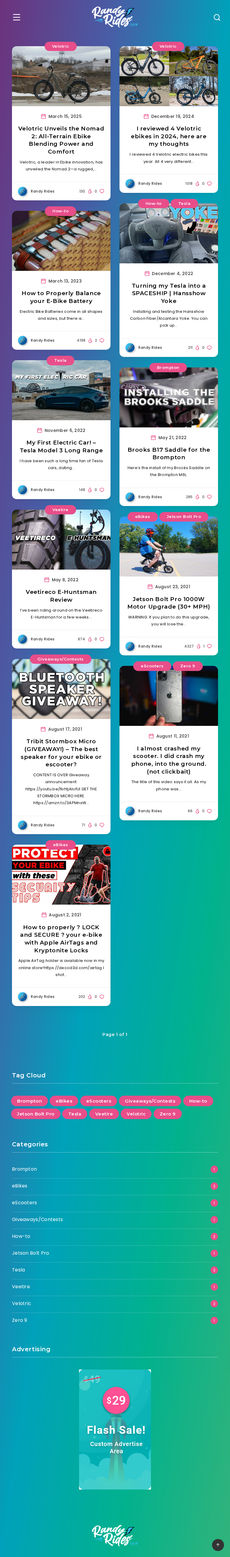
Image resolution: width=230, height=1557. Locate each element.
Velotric (60, 46)
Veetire (60, 509)
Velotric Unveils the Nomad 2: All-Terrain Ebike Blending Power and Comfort (61, 140)
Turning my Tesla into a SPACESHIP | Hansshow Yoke (169, 293)
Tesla (184, 203)
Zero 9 (187, 665)
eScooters (152, 665)
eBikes (142, 516)
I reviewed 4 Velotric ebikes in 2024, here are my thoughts (168, 136)
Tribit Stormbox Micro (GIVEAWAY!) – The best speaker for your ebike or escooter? (61, 753)
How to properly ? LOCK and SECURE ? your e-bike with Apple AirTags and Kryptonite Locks (61, 939)
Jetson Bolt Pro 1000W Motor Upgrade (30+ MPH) (168, 603)
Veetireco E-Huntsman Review (61, 595)
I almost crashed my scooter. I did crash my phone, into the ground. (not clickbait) (169, 760)
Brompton (168, 367)
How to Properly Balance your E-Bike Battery (61, 297)
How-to (60, 210)
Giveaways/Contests (60, 659)
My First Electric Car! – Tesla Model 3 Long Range (61, 446)
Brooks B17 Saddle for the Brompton (169, 453)
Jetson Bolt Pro (184, 516)
